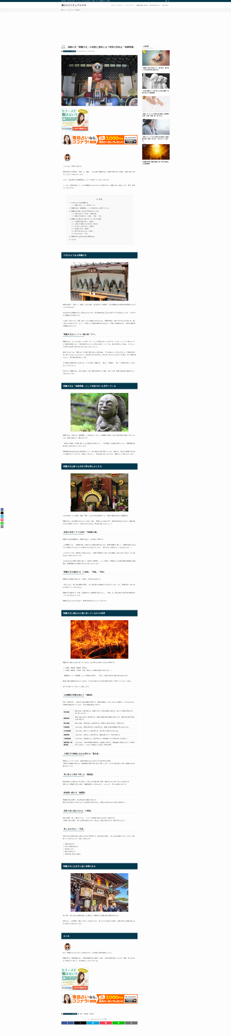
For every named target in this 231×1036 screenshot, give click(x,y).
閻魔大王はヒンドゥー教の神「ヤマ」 (85, 205)
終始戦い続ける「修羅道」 (82, 228)
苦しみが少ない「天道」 (82, 233)
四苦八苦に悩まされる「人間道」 (84, 231)
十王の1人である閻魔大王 (79, 202)
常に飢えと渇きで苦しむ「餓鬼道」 (85, 226)
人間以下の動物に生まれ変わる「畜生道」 (87, 224)
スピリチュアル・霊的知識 (69, 51)
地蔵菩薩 (86, 1014)
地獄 (81, 1014)
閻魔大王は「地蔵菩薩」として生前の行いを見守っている (90, 208)
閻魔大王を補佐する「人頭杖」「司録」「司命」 (89, 216)
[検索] (168, 1)
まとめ (73, 239)
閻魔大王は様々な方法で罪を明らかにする (85, 211)
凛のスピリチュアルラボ (73, 5)
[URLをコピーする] (131, 1022)
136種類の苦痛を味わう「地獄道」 (85, 221)
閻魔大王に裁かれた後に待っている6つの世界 (86, 219)
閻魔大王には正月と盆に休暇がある (83, 236)
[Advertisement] (115, 30)
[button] (67, 1022)
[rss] (166, 1)
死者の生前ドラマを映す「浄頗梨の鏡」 (86, 213)
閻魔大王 (92, 1014)
